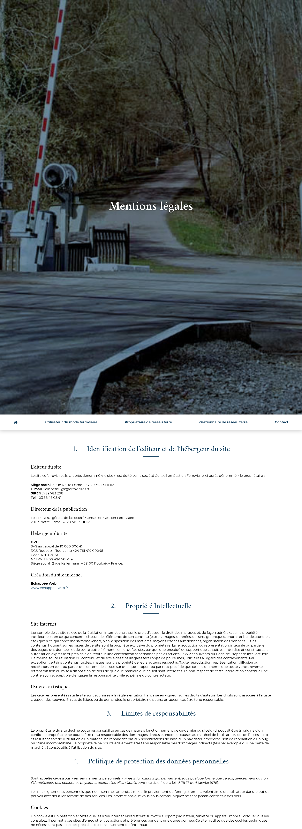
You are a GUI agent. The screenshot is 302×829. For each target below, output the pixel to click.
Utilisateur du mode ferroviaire (71, 422)
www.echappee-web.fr (49, 588)
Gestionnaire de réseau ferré (223, 422)
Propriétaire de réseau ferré (148, 422)
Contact (281, 422)
